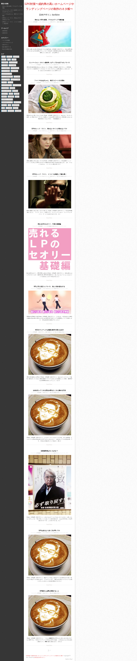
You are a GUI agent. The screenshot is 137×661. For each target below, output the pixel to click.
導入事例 (17, 93)
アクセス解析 (12, 65)
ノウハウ (4, 82)
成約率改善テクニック (7, 102)
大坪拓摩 (35, 22)
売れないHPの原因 (6, 91)
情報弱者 (4, 96)
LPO (9, 59)
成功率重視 (10, 96)
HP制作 (4, 59)
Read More (49, 56)
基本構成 (12, 88)
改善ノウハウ (17, 102)
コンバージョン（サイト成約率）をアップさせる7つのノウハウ (49, 62)
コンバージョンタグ (6, 73)
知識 (3, 108)
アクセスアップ (13, 62)
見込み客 (16, 108)
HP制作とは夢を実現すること (49, 591)
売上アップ (4, 93)
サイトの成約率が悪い (7, 76)
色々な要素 (8, 108)
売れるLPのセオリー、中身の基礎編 (49, 224)
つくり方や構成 (48, 226)
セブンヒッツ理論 (15, 79)
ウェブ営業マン (5, 68)
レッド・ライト (16, 85)
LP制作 (14, 59)
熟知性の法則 (16, 105)
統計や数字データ (61, 22)
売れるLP (15, 91)
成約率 (17, 96)
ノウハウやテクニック (44, 22)
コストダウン (14, 71)
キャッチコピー (14, 68)
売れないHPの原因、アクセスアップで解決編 (49, 20)
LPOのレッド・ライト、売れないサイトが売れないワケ (49, 128)
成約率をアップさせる (7, 99)
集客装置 (4, 110)
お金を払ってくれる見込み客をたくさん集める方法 (49, 390)
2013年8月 (4, 30)
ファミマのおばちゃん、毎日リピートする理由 (49, 80)
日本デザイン (53, 22)
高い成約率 (18, 110)
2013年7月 (4, 33)
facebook (16, 56)
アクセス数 (4, 65)
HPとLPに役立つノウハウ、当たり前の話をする (49, 286)
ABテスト (9, 56)
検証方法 (4, 105)
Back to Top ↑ (69, 659)
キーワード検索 (5, 71)
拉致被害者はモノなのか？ (49, 451)
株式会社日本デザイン (39, 657)
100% (3, 56)
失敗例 (10, 93)
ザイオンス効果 (5, 79)
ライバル (10, 82)
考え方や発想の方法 (61, 130)
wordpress (4, 62)
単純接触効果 (5, 88)
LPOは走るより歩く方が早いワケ (49, 530)
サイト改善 (16, 76)
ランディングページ (6, 85)
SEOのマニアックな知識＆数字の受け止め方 (49, 330)
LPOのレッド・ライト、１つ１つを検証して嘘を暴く (49, 174)
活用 (9, 105)
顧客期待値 (10, 110)
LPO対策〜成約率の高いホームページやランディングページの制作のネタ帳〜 (44, 655)
